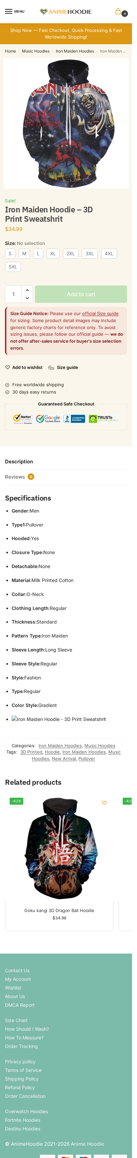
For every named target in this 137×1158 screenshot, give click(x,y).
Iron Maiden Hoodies (75, 51)
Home (10, 51)
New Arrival (64, 758)
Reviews (18, 477)
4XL (109, 253)
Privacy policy (20, 1061)
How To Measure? (24, 1037)
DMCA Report (20, 1005)
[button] (119, 12)
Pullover (86, 758)
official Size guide (100, 313)
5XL (13, 267)
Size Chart (16, 1020)
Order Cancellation (25, 1096)
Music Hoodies (36, 51)
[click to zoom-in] (68, 123)
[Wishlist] (104, 803)
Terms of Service (23, 1070)
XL (53, 253)
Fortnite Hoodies (22, 1120)
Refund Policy (20, 1087)
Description (19, 461)
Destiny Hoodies (22, 1128)
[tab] (66, 462)
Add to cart (81, 294)
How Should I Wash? (27, 1029)
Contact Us (17, 970)
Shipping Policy (22, 1079)
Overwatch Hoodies (26, 1111)
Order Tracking (21, 1046)
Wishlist (13, 987)
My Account (18, 979)
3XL (89, 253)
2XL (71, 253)
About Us (15, 996)
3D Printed (31, 751)
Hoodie (52, 751)
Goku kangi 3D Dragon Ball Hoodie (59, 910)
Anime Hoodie (87, 1144)
